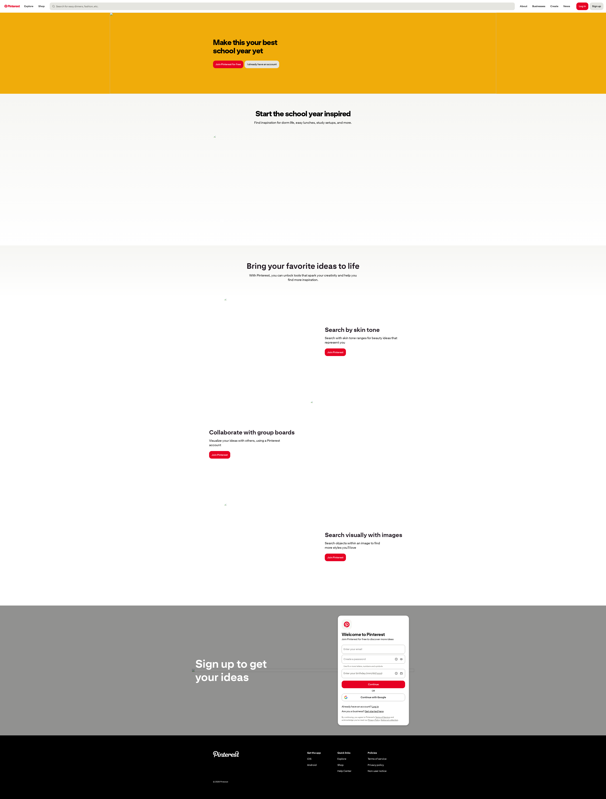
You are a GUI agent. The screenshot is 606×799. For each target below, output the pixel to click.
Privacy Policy (374, 720)
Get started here (374, 711)
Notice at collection (389, 720)
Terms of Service (382, 717)
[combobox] (283, 6)
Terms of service (377, 758)
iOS (309, 758)
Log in (375, 706)
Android (312, 764)
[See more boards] (303, 182)
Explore (341, 758)
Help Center (344, 770)
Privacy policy (376, 764)
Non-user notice (377, 770)
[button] (222, 221)
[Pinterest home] (12, 6)
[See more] (303, 53)
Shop (340, 764)
